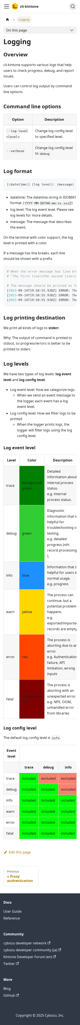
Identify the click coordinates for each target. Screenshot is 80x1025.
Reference (11, 918)
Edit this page (20, 852)
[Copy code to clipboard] (71, 184)
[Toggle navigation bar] (6, 6)
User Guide (12, 911)
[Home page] (7, 19)
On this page (16, 30)
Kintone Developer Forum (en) (27, 956)
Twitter (9, 963)
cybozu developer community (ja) (30, 950)
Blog (7, 988)
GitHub (9, 995)
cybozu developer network (25, 943)
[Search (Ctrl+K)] (73, 6)
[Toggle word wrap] (63, 184)
